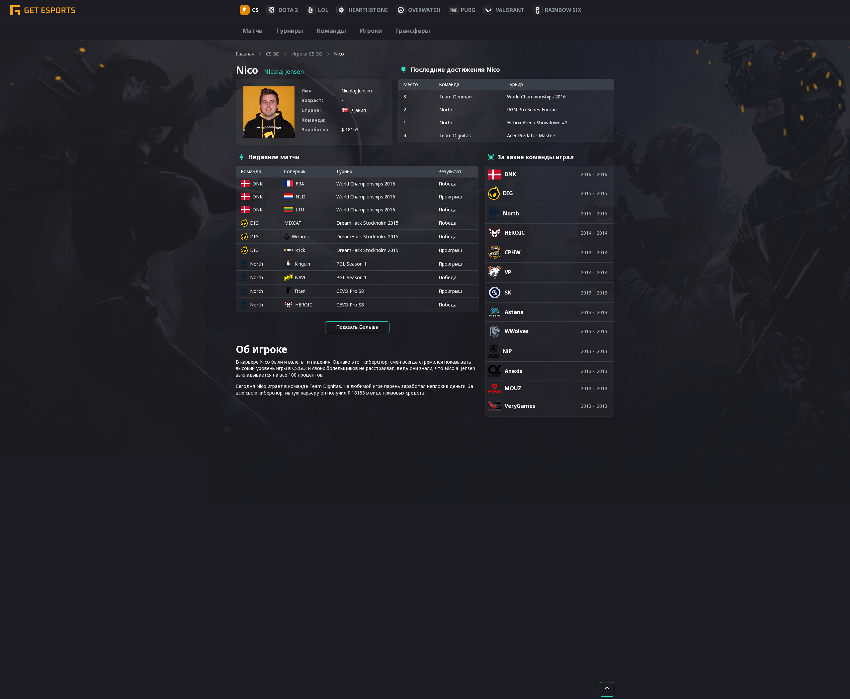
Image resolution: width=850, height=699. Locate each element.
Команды (331, 31)
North (445, 109)
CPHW (512, 252)
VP (508, 272)
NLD (300, 196)
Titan (299, 291)
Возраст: (312, 100)
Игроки (370, 31)
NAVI (300, 277)
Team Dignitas (455, 135)
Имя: (307, 90)
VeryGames (520, 405)
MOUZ (513, 388)
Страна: (311, 110)
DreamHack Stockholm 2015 (367, 223)
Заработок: (315, 129)
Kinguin (302, 264)
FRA (300, 183)
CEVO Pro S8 (350, 291)
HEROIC (303, 304)
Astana (514, 312)
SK (508, 292)
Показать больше (357, 327)
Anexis (513, 371)
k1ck (300, 250)
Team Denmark (456, 96)
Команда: (313, 120)
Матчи (252, 31)
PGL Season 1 (351, 264)
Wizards (300, 236)
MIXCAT (292, 223)
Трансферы (412, 31)
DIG (254, 223)
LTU (300, 209)
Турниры (289, 31)
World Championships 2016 (365, 183)
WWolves (517, 331)
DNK (257, 183)
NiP (507, 351)
